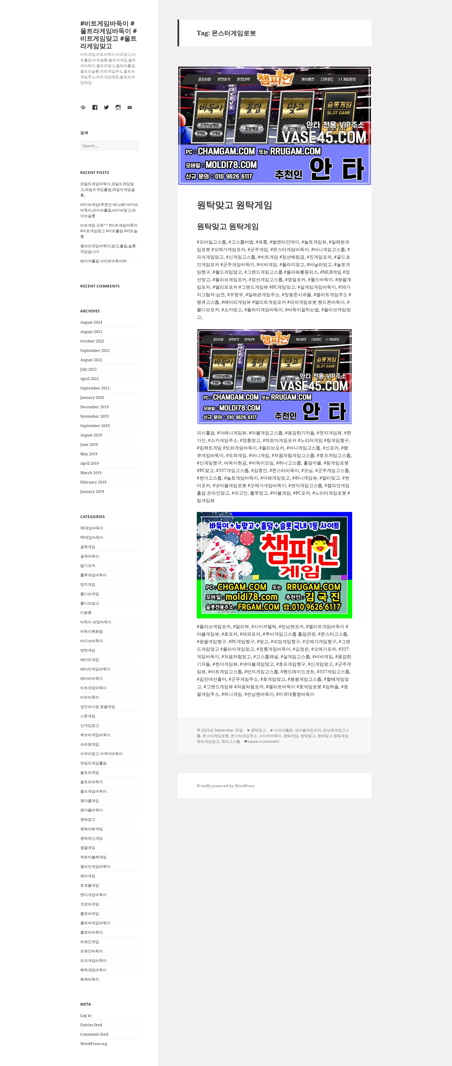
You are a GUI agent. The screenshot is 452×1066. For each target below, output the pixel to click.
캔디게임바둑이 (93, 894)
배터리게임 (89, 659)
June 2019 (89, 444)
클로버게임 (89, 913)
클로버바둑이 (91, 932)
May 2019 (88, 453)
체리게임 (87, 875)
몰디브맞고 (89, 603)
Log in (85, 1015)
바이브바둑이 (91, 640)
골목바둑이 (89, 556)
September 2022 (95, 350)
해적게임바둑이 (93, 969)
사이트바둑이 (270, 735)
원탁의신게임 (91, 838)
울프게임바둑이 (93, 791)
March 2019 (90, 472)
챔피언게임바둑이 (95, 866)
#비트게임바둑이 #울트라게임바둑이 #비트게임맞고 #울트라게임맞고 (108, 34)
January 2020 (92, 397)
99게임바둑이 (91, 537)
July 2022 (88, 369)
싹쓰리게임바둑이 (95, 734)
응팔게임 (87, 847)
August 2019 (91, 435)
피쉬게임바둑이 (93, 960)
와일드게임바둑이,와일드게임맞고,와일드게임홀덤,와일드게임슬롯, (107, 189)
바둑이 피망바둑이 (95, 622)
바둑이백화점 (91, 631)
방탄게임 (87, 650)
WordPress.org (93, 1043)
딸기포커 (87, 565)
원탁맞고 (87, 819)
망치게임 (87, 584)
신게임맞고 (89, 725)
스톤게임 (87, 716)
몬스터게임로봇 (215, 735)
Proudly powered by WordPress (225, 785)
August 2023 (91, 331)
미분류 (86, 612)
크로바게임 (89, 904)
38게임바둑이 (91, 528)
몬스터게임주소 (244, 735)
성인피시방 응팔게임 (97, 706)
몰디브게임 (89, 593)
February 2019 (93, 482)
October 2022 (92, 341)
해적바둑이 (89, 979)
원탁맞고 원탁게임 (235, 204)
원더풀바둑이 (91, 810)
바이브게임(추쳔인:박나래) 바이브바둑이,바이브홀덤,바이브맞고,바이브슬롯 (109, 210)
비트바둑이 (89, 697)
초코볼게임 (89, 885)
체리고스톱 (230, 741)
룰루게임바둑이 (93, 575)
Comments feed (94, 1034)
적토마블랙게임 (93, 857)
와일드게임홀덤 (93, 763)
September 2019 (95, 425)
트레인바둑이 (91, 951)
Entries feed (91, 1024)
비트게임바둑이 (93, 687)
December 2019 (94, 406)
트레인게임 (89, 941)
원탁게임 (291, 735)
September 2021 (95, 388)
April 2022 (89, 378)
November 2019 (94, 416)
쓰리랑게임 (89, 744)
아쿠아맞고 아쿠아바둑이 (101, 753)
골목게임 (87, 546)
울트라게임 (89, 772)
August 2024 (91, 322)
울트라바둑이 (91, 781)
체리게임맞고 (208, 741)
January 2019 (92, 491)
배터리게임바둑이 (95, 669)
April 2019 (89, 463)
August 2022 (91, 359)
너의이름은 (283, 730)
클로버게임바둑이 (95, 922)
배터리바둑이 (91, 678)
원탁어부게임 (91, 828)
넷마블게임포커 (308, 730)
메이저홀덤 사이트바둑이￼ (103, 261)
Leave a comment (263, 741)
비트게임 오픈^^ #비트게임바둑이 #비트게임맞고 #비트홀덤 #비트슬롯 (108, 231)
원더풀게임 (89, 800)
